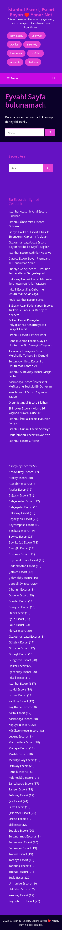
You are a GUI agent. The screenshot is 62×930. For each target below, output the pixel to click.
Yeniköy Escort (18, 895)
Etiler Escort (16, 613)
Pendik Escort (18, 772)
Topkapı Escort (18, 872)
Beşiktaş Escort (19, 531)
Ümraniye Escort (20, 883)
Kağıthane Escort (20, 707)
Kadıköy (33, 62)
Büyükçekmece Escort (23, 560)
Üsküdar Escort (19, 889)
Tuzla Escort (16, 878)
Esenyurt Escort (19, 607)
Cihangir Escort (19, 589)
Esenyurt (37, 35)
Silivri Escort (16, 807)
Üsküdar (35, 53)
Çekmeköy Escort (20, 578)
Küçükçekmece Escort (23, 731)
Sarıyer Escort (18, 789)
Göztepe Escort (19, 648)
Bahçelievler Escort (21, 501)
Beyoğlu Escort (18, 548)
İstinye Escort (18, 695)
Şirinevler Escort (19, 813)
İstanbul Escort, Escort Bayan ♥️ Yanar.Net (31, 12)
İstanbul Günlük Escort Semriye (29, 429)
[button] (54, 78)
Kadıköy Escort (18, 701)
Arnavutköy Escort (21, 472)
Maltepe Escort (19, 748)
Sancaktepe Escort (21, 783)
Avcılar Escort (17, 489)
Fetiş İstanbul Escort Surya (26, 300)
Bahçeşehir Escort (21, 507)
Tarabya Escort (18, 860)
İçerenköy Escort (20, 672)
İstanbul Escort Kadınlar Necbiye (30, 253)
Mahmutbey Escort (21, 742)
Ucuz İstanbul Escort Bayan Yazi (29, 435)
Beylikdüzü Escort (20, 542)
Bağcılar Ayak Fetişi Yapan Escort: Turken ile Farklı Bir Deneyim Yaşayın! (31, 309)
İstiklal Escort (17, 689)
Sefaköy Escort (18, 795)
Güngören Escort (20, 660)
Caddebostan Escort (22, 566)
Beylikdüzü (16, 35)
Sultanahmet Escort (22, 836)
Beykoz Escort (18, 536)
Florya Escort (17, 631)
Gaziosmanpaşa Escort (24, 636)
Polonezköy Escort (21, 778)
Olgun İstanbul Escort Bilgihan (28, 402)
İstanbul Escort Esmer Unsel (27, 335)
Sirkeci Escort (17, 819)
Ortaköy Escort (18, 766)
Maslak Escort (18, 754)
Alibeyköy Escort (20, 466)
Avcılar (14, 44)
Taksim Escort (18, 854)
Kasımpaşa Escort (20, 719)
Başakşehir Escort (20, 519)
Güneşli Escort (18, 654)
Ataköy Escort (18, 478)
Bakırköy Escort (19, 513)
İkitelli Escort (17, 678)
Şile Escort (15, 801)
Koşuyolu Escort (19, 725)
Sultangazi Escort (20, 848)
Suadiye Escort (18, 830)
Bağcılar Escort (18, 495)
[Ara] (50, 132)
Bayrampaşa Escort (21, 525)
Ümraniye (16, 53)
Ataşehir (15, 62)
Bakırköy (32, 44)
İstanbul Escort (18, 683)
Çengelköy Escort (20, 584)
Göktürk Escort (18, 642)
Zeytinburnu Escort (21, 901)
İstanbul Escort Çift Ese (24, 441)
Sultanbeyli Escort (20, 842)
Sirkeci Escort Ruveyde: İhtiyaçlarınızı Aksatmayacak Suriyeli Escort (27, 324)
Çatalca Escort (18, 572)
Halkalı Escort (18, 666)
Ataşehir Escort (19, 484)
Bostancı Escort (19, 554)
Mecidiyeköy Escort (21, 760)
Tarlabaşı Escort (19, 866)
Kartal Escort (17, 713)
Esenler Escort (18, 601)
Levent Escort (18, 736)
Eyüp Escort (16, 619)
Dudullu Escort (18, 595)
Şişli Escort (16, 825)
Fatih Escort (16, 625)
